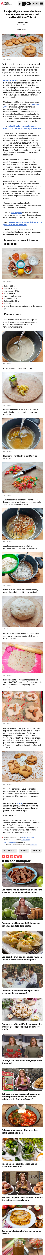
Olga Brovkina (22, 23)
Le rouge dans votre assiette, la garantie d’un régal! (22, 1061)
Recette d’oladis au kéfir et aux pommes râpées (21, 1232)
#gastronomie (9, 850)
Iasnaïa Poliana (9, 80)
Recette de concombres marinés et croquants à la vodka (19, 1165)
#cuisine (23, 850)
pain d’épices (16, 213)
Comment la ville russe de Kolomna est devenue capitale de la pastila (21, 924)
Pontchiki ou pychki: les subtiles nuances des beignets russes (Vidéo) (22, 1198)
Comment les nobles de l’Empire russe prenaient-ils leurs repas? (20, 991)
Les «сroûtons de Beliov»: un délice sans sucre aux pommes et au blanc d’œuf (22, 891)
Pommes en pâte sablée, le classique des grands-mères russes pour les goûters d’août (22, 1027)
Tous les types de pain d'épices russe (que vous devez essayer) (22, 223)
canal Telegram (27, 837)
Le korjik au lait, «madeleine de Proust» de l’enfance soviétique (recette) (22, 127)
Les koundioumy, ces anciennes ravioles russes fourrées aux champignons (22, 958)
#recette (36, 850)
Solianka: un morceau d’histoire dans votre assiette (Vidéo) (20, 1131)
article (19, 803)
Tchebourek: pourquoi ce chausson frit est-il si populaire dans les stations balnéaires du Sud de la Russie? (21, 1096)
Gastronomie (21, 29)
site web (33, 845)
